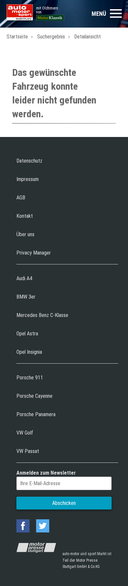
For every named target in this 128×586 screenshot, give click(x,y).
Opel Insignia (29, 352)
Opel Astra (27, 333)
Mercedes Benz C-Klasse (42, 315)
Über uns (25, 234)
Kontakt (24, 216)
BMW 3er (25, 297)
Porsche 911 (29, 377)
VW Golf (24, 433)
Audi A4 (24, 278)
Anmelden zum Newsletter (46, 473)
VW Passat (27, 451)
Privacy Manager (33, 253)
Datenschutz (29, 161)
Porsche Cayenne (34, 396)
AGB (20, 197)
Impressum (27, 179)
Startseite (17, 37)
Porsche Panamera (35, 414)
